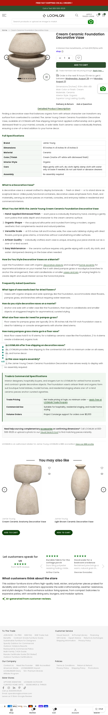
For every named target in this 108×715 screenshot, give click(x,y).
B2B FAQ (28, 635)
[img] (20, 564)
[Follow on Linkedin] (14, 687)
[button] (42, 566)
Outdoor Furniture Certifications (18, 657)
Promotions (93, 668)
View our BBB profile (85, 444)
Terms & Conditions (66, 665)
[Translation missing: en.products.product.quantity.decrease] (59, 58)
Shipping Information (66, 640)
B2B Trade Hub (41, 635)
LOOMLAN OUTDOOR (33, 682)
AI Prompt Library (79, 635)
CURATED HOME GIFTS (13, 684)
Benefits (7, 638)
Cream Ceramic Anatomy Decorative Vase (24, 521)
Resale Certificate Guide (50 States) (20, 654)
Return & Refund (84, 665)
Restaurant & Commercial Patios (18, 649)
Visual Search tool (49, 432)
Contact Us (9, 665)
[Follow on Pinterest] (19, 687)
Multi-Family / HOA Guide (15, 651)
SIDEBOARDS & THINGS (36, 684)
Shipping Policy (78, 668)
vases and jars (70, 272)
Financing (94, 635)
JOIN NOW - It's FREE (13, 635)
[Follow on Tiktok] (24, 687)
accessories (46, 429)
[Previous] (6, 57)
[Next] (47, 57)
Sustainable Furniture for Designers (20, 640)
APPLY (89, 14)
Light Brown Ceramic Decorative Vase (74, 521)
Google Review (25, 696)
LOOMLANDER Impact (30, 668)
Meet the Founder (24, 665)
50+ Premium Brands (33, 671)
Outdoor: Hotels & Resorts (15, 646)
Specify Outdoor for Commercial (19, 643)
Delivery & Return (65, 104)
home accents (86, 264)
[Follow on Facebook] (3, 687)
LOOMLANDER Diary (12, 671)
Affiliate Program (11, 673)
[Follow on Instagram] (8, 687)
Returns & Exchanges (93, 638)
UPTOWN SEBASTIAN (12, 682)
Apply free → (98, 70)
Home (4, 30)
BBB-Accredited (43, 665)
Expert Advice (75, 638)
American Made (11, 668)
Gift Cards (61, 638)
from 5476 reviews (20, 567)
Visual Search (63, 635)
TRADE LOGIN (88, 16)
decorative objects (53, 264)
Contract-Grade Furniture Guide (28, 638)
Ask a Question (84, 104)
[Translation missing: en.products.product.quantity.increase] (70, 58)
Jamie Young (8, 518)
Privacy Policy (84, 640)
